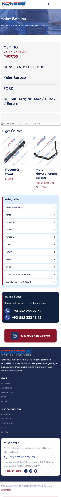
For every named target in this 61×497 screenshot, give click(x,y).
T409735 (11, 56)
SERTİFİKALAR (7, 392)
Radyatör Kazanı (12, 171)
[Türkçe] (14, 4)
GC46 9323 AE (15, 52)
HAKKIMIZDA (6, 388)
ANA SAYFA (5, 26)
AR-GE (3, 397)
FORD (15, 25)
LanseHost (6, 490)
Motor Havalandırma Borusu (46, 174)
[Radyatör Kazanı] (15, 150)
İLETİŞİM (4, 401)
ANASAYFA (5, 383)
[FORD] (20, 123)
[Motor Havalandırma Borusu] (46, 150)
